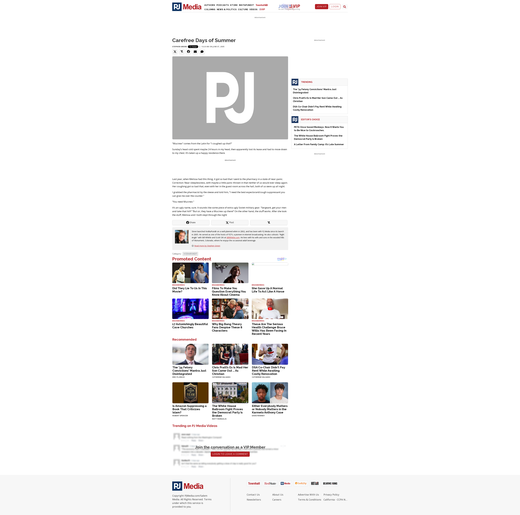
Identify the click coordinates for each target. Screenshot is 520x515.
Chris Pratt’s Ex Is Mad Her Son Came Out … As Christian (230, 371)
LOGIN (335, 6)
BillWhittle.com (233, 237)
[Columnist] (183, 236)
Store (234, 5)
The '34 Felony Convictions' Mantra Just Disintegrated (189, 371)
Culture (243, 9)
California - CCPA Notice (336, 499)
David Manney (258, 416)
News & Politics (227, 9)
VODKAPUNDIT (190, 254)
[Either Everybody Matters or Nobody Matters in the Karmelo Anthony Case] (270, 392)
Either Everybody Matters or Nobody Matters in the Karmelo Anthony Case (270, 409)
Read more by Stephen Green (207, 245)
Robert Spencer (180, 416)
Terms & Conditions (309, 499)
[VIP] (262, 9)
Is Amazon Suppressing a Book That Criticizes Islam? (189, 409)
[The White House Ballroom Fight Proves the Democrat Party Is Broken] (230, 392)
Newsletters (254, 499)
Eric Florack (178, 377)
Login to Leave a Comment (230, 454)
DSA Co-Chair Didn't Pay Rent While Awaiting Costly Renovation (268, 371)
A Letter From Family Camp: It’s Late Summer (319, 144)
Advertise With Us (308, 494)
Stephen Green (179, 46)
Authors (209, 5)
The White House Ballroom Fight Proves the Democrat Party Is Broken (227, 410)
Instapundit (246, 5)
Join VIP (321, 6)
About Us (277, 494)
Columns (209, 9)
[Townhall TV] (262, 5)
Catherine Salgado (221, 377)
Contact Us (253, 494)
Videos (253, 9)
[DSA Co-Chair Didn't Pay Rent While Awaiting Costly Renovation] (270, 354)
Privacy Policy (331, 494)
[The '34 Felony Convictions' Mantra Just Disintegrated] (190, 354)
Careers (276, 499)
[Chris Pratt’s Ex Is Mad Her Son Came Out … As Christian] (230, 354)
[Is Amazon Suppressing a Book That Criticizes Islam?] (190, 392)
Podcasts (223, 5)
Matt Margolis (219, 419)
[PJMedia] (187, 7)
